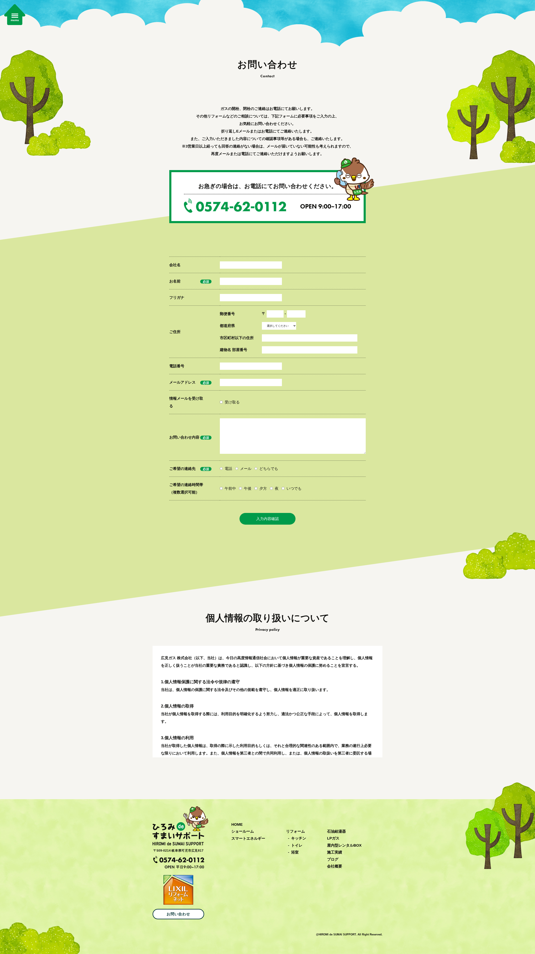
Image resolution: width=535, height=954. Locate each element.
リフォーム (295, 831)
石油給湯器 (336, 831)
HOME (237, 824)
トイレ (296, 845)
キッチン (298, 838)
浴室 (295, 852)
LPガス (333, 838)
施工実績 (334, 852)
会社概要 (334, 866)
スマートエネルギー (248, 838)
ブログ (332, 859)
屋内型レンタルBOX (344, 845)
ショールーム (242, 831)
